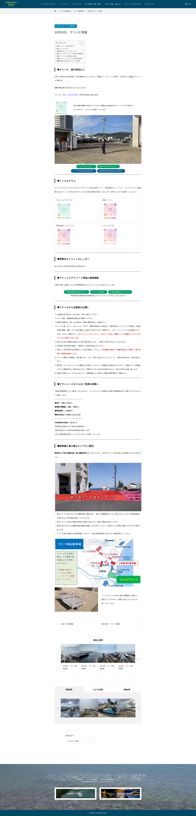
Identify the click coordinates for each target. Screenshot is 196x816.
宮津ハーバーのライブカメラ (107, 166)
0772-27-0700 (72, 95)
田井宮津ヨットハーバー (139, 777)
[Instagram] (186, 4)
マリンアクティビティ (48, 4)
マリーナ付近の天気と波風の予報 (83, 171)
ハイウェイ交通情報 (98, 292)
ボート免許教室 (92, 779)
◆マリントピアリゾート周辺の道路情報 (70, 53)
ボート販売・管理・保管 (93, 4)
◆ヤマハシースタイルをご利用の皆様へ (70, 58)
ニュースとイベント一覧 (53, 777)
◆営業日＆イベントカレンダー (67, 51)
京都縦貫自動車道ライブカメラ (119, 292)
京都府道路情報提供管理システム (76, 292)
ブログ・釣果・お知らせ (112, 4)
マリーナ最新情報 (70, 26)
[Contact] (190, 4)
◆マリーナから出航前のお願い (67, 56)
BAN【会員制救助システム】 (110, 779)
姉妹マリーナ (122, 777)
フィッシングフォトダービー (102, 775)
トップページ (52, 775)
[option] (74, 659)
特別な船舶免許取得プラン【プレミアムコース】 (98, 781)
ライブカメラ (149, 4)
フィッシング (64, 4)
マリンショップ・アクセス (90, 777)
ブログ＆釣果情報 (71, 777)
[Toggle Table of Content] (80, 43)
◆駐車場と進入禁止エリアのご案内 (68, 61)
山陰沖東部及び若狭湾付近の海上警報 (110, 171)
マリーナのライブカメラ (85, 166)
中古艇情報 (78, 779)
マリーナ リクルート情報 (132, 779)
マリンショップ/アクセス (133, 4)
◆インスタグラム (63, 48)
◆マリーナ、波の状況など (65, 46)
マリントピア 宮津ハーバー (62, 779)
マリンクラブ (76, 4)
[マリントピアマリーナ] (11, 4)
